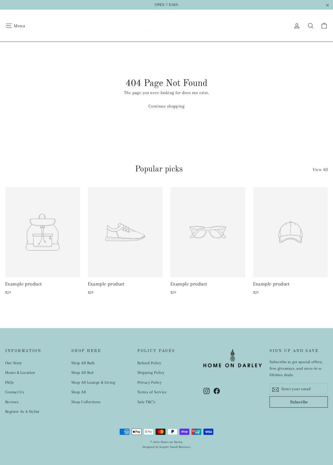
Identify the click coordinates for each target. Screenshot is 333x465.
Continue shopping (166, 106)
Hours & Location (20, 372)
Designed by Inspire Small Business (166, 447)
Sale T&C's (146, 402)
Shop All (78, 392)
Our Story (13, 363)
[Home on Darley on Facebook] (217, 390)
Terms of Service (152, 392)
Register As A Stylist (22, 411)
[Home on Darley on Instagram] (206, 390)
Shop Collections (86, 402)
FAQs (9, 382)
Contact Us (14, 392)
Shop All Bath (83, 363)
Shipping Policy (150, 372)
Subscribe (299, 402)
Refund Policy (149, 363)
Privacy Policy (149, 382)
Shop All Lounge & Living (93, 382)
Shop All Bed (82, 372)
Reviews (11, 402)
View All (320, 169)
